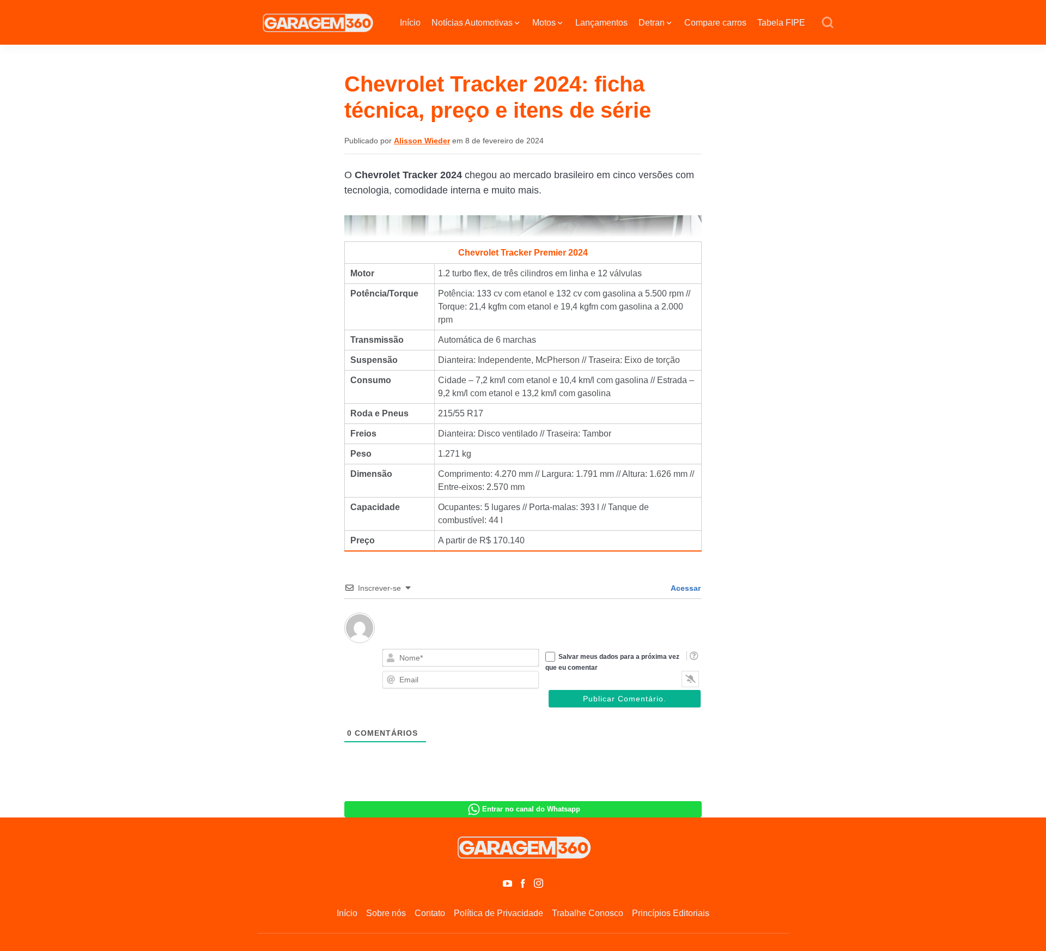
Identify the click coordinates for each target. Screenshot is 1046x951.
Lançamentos (601, 22)
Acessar (685, 588)
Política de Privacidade (498, 913)
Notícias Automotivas (472, 22)
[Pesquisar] (827, 23)
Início (410, 22)
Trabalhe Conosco (587, 913)
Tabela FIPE (781, 22)
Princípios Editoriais (670, 913)
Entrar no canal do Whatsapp (531, 809)
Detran (651, 22)
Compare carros (715, 22)
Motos (544, 22)
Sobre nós (386, 913)
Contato (430, 913)
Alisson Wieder (422, 140)
